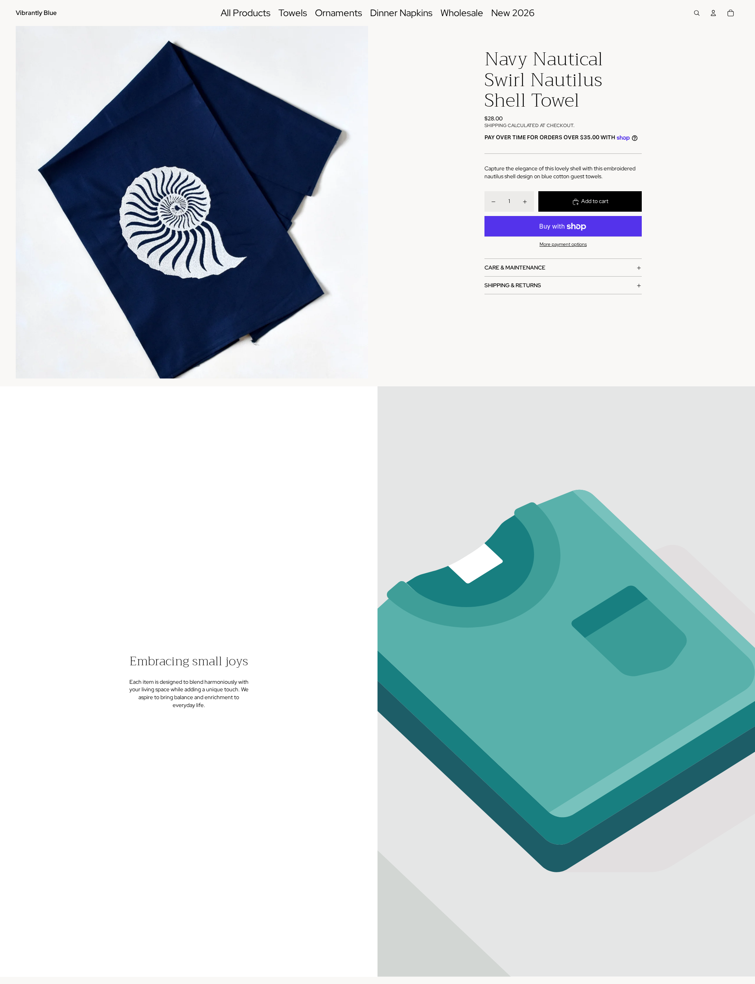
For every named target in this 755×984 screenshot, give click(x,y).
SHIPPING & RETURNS (512, 285)
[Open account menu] (713, 13)
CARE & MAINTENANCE (514, 267)
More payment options (563, 245)
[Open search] (696, 13)
